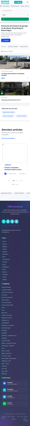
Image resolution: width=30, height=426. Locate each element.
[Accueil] (1, 6)
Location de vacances (7, 292)
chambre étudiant (21, 116)
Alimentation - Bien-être (8, 345)
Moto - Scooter (6, 351)
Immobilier (8, 164)
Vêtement (4, 338)
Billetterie (4, 373)
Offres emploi (5, 300)
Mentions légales (4, 417)
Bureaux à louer (23, 46)
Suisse (4, 264)
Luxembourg (6, 259)
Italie (4, 256)
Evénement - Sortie (7, 318)
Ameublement (5, 323)
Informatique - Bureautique (9, 358)
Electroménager (6, 328)
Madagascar (6, 267)
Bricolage (4, 330)
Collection (4, 366)
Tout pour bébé (6, 340)
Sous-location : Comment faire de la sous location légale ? (14, 168)
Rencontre (4, 312)
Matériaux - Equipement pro (9, 335)
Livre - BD (4, 368)
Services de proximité (7, 305)
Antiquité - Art (5, 320)
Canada (4, 249)
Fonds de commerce (7, 297)
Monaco (5, 272)
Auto (3, 348)
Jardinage (4, 333)
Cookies (9, 416)
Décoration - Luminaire (8, 325)
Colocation (4, 295)
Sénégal (5, 279)
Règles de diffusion (14, 418)
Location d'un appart (13, 46)
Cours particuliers (6, 302)
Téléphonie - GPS (6, 361)
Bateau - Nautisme (6, 353)
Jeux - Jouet (4, 371)
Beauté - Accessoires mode (9, 343)
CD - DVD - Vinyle (6, 356)
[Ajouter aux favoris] (28, 57)
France (4, 241)
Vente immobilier (6, 287)
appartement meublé (8, 112)
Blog (21, 416)
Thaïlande (5, 274)
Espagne (5, 251)
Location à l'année (6, 290)
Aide (18, 416)
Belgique (5, 246)
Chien (3, 307)
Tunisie (4, 277)
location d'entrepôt (8, 116)
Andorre (5, 244)
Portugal (5, 262)
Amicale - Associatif (7, 315)
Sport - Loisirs (5, 363)
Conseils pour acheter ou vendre (26, 418)
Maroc (4, 269)
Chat (3, 310)
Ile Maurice (5, 254)
